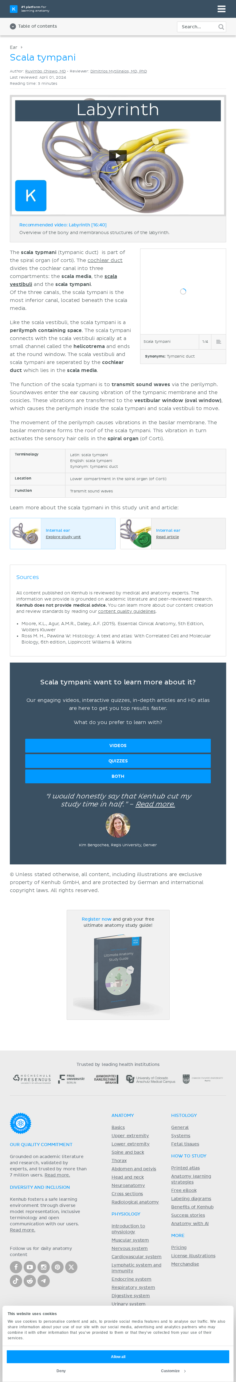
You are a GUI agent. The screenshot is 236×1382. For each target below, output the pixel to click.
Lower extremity (131, 1144)
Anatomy (123, 1116)
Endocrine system (131, 1279)
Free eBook (183, 1190)
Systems (180, 1136)
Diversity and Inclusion (40, 1187)
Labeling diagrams (191, 1199)
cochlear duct (105, 260)
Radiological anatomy (135, 1202)
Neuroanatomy (128, 1186)
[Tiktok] (16, 1281)
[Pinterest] (57, 1267)
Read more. (155, 804)
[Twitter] (71, 1267)
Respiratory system (133, 1288)
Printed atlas (185, 1168)
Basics (118, 1128)
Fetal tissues (185, 1144)
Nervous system (130, 1249)
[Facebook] (16, 1267)
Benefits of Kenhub (192, 1207)
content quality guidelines (126, 611)
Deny (61, 1371)
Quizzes (118, 761)
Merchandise (185, 1264)
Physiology (126, 1214)
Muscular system (130, 1240)
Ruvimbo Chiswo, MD (45, 71)
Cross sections (127, 1194)
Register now (97, 919)
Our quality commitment (41, 1145)
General (180, 1128)
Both (118, 776)
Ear (13, 47)
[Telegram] (43, 1281)
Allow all (118, 1357)
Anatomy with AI (190, 1224)
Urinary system (129, 1304)
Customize (170, 1371)
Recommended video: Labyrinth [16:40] (63, 225)
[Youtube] (30, 1267)
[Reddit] (30, 1281)
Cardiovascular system (137, 1257)
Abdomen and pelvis (134, 1169)
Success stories (188, 1215)
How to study (188, 1156)
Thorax (119, 1161)
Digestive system (131, 1296)
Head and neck (128, 1177)
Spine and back (128, 1152)
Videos (117, 745)
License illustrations (193, 1256)
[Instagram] (43, 1267)
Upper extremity (130, 1136)
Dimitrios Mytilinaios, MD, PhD (118, 71)
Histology (184, 1116)
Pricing (179, 1248)
